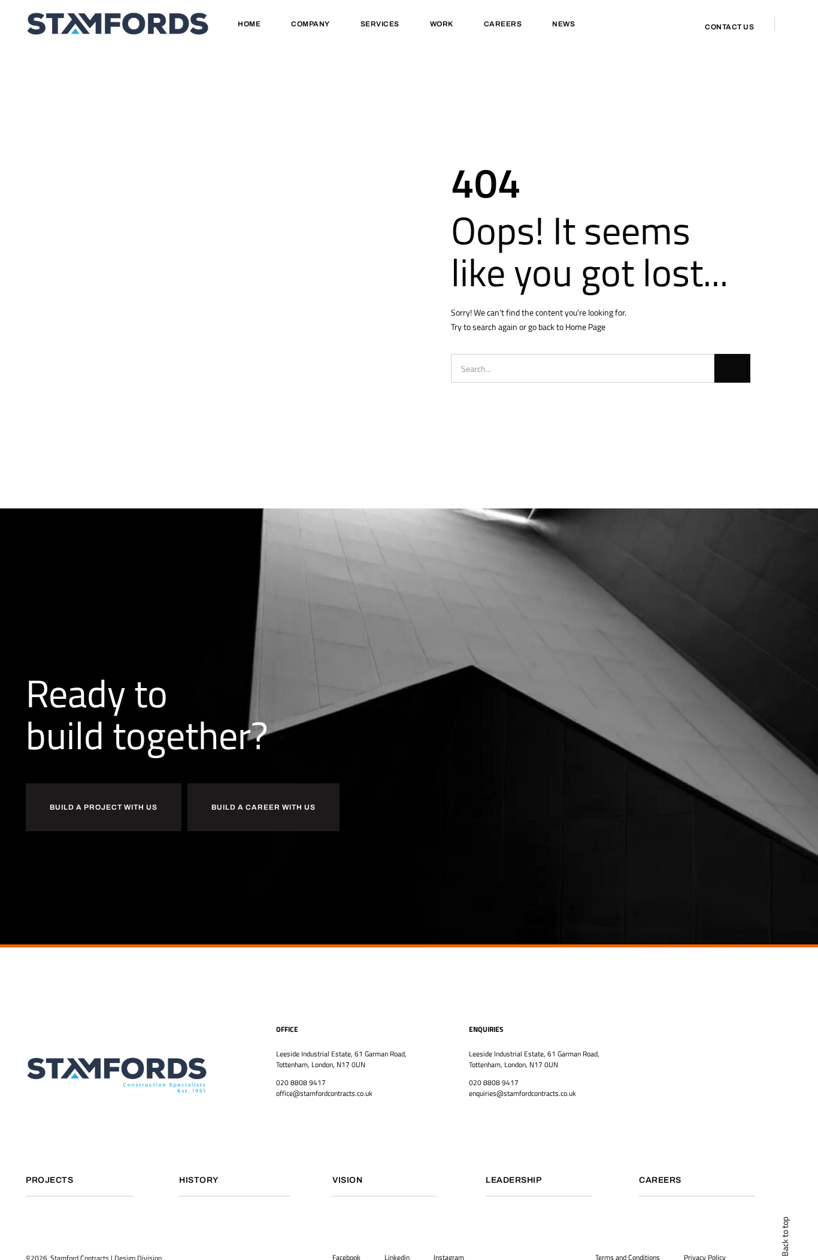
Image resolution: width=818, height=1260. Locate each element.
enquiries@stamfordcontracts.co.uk (522, 1093)
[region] (155, 1156)
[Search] (732, 368)
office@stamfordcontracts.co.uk (324, 1093)
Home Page (585, 326)
